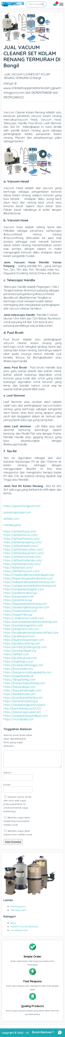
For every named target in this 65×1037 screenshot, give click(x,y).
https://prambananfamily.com (23, 697)
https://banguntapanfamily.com (24, 683)
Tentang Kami (18, 910)
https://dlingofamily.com (19, 679)
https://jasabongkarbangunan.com (26, 607)
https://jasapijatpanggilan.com (23, 589)
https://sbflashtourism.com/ (21, 571)
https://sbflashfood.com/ (19, 531)
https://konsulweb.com (18, 668)
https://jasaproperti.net (18, 596)
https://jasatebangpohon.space (24, 705)
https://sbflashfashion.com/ (21, 538)
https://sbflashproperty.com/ (22, 542)
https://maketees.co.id (18, 661)
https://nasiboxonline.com (20, 611)
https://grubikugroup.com (20, 658)
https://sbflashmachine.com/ (22, 556)
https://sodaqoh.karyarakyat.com (25, 715)
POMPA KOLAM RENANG (24, 926)
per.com (26, 512)
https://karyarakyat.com (19, 686)
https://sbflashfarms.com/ (20, 535)
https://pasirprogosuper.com (22, 712)
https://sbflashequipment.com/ (23, 553)
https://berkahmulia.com (19, 694)
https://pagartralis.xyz (17, 614)
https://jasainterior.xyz (17, 600)
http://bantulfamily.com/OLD (22, 708)
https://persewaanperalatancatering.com (30, 621)
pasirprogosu (12, 512)
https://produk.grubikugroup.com (25, 647)
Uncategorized (18, 930)
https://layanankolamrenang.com (25, 603)
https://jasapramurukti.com (21, 629)
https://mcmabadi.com (18, 719)
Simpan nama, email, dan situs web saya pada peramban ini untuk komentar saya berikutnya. (17, 804)
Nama (7, 772)
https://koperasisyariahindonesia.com (28, 578)
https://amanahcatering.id (20, 701)
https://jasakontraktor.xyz (20, 593)
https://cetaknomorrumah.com (23, 618)
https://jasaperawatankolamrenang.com (29, 585)
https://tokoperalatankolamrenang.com (29, 582)
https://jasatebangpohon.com (23, 625)
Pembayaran (17, 906)
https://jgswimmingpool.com (21, 506)
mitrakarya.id (11, 525)
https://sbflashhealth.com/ (20, 546)
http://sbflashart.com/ (18, 567)
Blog (13, 922)
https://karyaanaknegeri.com (22, 690)
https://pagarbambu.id (18, 676)
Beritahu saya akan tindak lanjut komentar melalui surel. (16, 821)
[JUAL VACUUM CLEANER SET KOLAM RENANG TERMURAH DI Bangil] (26, 40)
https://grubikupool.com (19, 636)
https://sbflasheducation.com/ (23, 549)
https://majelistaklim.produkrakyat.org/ (28, 574)
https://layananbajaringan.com (23, 640)
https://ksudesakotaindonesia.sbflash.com (30, 632)
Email (7, 784)
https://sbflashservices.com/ (22, 564)
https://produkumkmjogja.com (23, 665)
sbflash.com (11, 518)
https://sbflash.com (16, 654)
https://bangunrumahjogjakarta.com (27, 672)
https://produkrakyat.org (19, 650)
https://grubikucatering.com (21, 643)
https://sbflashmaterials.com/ (22, 560)
